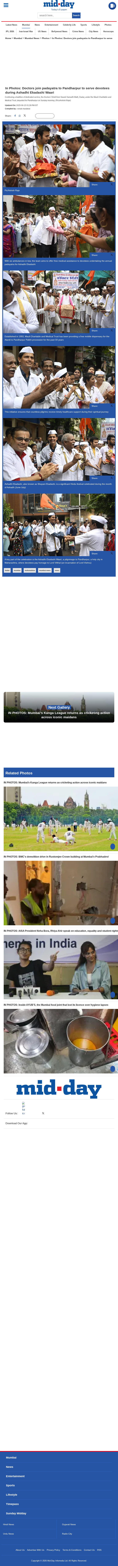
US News (42, 31)
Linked (31, 116)
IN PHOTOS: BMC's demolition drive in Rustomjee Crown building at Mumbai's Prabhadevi (56, 856)
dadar (7, 570)
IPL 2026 (10, 31)
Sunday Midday (16, 1513)
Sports (84, 25)
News (37, 25)
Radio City (67, 1534)
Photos (108, 25)
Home (8, 38)
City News (93, 31)
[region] (59, 64)
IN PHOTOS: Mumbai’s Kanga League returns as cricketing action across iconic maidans (55, 782)
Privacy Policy (53, 1550)
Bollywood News (59, 31)
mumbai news (45, 570)
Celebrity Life (69, 25)
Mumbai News (32, 38)
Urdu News (8, 1534)
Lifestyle (96, 25)
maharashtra (30, 570)
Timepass (12, 1504)
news (57, 570)
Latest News (11, 25)
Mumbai (26, 25)
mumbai (17, 570)
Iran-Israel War (26, 31)
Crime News (78, 31)
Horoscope (108, 31)
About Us (20, 1550)
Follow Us (47, 116)
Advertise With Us (35, 1550)
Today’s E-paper (59, 9)
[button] (12, 5)
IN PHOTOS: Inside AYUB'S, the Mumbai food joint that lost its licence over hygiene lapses (56, 1005)
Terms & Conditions (72, 1550)
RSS (99, 1550)
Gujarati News (69, 1524)
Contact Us (89, 1550)
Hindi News (8, 1524)
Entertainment (51, 25)
